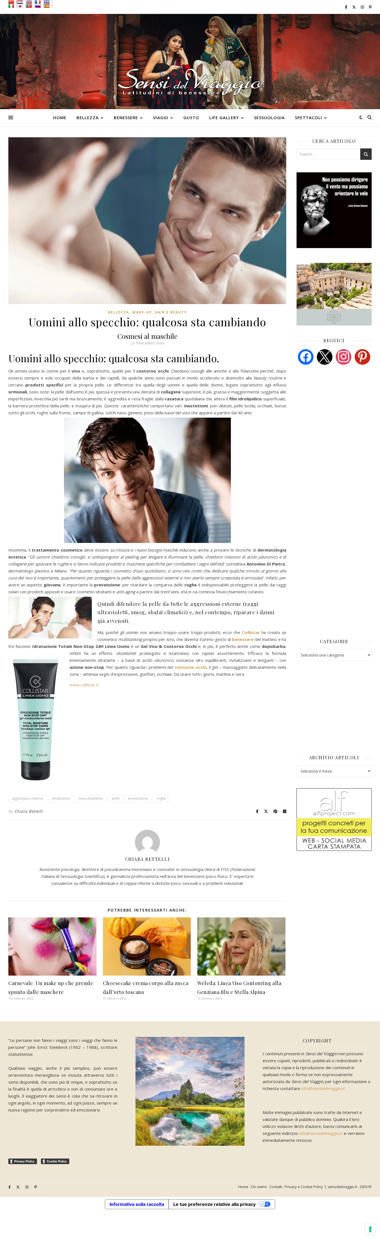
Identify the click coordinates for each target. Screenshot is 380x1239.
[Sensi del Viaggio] (190, 61)
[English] (30, 2)
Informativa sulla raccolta (137, 1204)
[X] (324, 356)
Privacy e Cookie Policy (304, 1186)
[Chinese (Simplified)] (12, 2)
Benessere (126, 117)
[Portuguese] (30, 6)
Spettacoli (308, 117)
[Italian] (12, 6)
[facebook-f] (346, 6)
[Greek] (48, 2)
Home (59, 117)
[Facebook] (306, 356)
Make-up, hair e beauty (159, 312)
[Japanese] (21, 6)
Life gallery (224, 117)
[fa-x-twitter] (354, 6)
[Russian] (39, 6)
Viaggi (160, 117)
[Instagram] (343, 356)
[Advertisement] (338, 412)
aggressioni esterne (27, 798)
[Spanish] (48, 6)
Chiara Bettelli (28, 811)
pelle (116, 798)
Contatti (275, 1186)
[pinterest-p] (370, 6)
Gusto (191, 117)
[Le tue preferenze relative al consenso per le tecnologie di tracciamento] (370, 1229)
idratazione (61, 798)
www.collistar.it (84, 684)
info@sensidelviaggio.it (323, 1088)
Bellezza (88, 117)
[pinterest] (362, 356)
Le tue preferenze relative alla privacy (214, 1204)
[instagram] (363, 6)
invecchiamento (90, 798)
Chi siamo (259, 1186)
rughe (161, 798)
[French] (39, 2)
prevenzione (138, 798)
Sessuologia (269, 117)
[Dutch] (21, 2)
